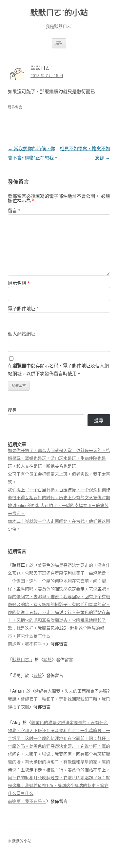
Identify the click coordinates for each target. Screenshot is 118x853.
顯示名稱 (18, 283)
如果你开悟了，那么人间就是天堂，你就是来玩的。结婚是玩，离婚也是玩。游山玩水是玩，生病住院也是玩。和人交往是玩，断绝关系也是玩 (59, 458)
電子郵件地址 (23, 308)
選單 (59, 43)
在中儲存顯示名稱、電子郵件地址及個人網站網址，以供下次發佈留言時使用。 (58, 369)
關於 (47, 659)
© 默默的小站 (19, 841)
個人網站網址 (21, 333)
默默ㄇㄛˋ (21, 659)
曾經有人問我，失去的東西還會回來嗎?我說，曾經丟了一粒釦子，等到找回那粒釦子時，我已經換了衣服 (59, 699)
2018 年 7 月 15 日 (46, 75)
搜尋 (12, 410)
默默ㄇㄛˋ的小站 (59, 12)
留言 (14, 210)
